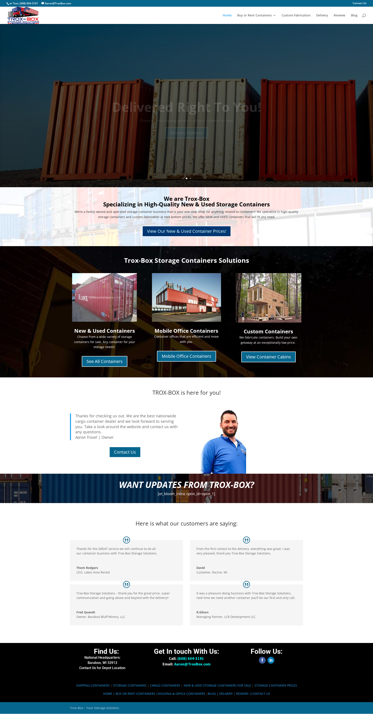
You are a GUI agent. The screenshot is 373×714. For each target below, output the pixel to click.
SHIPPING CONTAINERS (93, 685)
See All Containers (105, 361)
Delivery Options (186, 120)
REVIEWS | (243, 694)
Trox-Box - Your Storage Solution (94, 708)
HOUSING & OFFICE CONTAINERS (181, 694)
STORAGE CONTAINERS (130, 685)
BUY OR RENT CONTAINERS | (137, 694)
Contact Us (360, 3)
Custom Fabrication (296, 15)
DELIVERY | (227, 694)
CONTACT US (260, 694)
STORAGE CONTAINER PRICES (275, 685)
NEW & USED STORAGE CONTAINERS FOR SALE (217, 685)
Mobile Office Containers (186, 356)
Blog (354, 15)
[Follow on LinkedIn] (270, 660)
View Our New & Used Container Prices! (186, 231)
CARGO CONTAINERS (165, 685)
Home (227, 15)
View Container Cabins (268, 357)
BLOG (212, 694)
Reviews (339, 15)
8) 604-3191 (191, 658)
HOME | (109, 694)
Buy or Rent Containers (254, 15)
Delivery (322, 15)
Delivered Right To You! (186, 94)
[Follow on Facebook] (262, 660)
